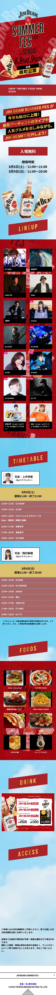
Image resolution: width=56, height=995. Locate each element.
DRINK (39, 88)
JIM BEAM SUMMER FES (27, 975)
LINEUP (11, 88)
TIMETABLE (22, 88)
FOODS (31, 88)
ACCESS (12, 91)
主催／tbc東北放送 (28, 983)
